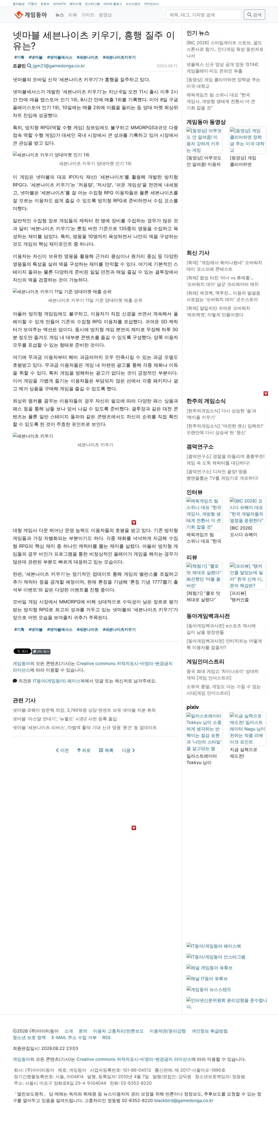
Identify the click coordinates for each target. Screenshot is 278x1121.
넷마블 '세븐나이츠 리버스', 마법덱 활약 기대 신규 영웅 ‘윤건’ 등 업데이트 (85, 727)
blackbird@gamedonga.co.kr (183, 1100)
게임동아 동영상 (206, 122)
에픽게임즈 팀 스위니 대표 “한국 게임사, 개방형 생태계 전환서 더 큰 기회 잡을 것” (221, 101)
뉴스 (59, 14)
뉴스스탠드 (133, 4)
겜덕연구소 (200, 446)
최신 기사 (198, 252)
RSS (106, 1037)
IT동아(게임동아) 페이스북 (59, 680)
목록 (108, 750)
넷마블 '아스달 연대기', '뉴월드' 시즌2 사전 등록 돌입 (65, 718)
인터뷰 (195, 492)
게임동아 (21, 663)
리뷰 (72, 14)
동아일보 (19, 4)
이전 (64, 750)
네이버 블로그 (112, 4)
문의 (83, 1031)
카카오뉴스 (151, 4)
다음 (127, 750)
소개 (68, 1031)
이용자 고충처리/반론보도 (118, 1031)
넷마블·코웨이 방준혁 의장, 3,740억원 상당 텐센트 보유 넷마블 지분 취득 (84, 710)
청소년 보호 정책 (29, 1037)
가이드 (87, 14)
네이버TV (59, 4)
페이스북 (75, 4)
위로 (86, 750)
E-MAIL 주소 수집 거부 (74, 1037)
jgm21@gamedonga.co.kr (59, 65)
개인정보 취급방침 (210, 1031)
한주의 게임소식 (206, 401)
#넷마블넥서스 (59, 57)
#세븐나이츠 (87, 57)
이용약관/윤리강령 (168, 1031)
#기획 (19, 57)
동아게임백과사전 (208, 616)
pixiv (193, 707)
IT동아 (32, 4)
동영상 (105, 14)
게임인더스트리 (206, 661)
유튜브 (44, 4)
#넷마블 (36, 57)
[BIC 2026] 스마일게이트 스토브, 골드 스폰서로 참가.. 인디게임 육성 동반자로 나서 (225, 49)
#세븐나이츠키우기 (119, 57)
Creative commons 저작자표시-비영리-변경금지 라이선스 (134, 1059)
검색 (257, 14)
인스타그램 (92, 4)
